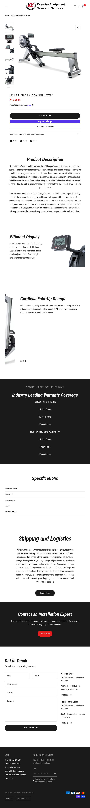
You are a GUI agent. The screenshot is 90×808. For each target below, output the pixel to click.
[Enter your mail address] (55, 773)
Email (34, 769)
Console (9, 494)
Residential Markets (12, 767)
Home (7, 15)
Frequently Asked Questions (15, 775)
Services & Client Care (13, 760)
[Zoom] (77, 27)
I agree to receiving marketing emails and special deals (45, 780)
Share (15, 141)
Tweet (25, 141)
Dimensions (10, 500)
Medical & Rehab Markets (14, 771)
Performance (11, 488)
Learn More (45, 593)
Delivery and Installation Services (27, 134)
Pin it (34, 141)
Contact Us (9, 778)
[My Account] (79, 6)
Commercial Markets (12, 764)
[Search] (75, 6)
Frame (8, 506)
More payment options (45, 127)
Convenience (11, 512)
